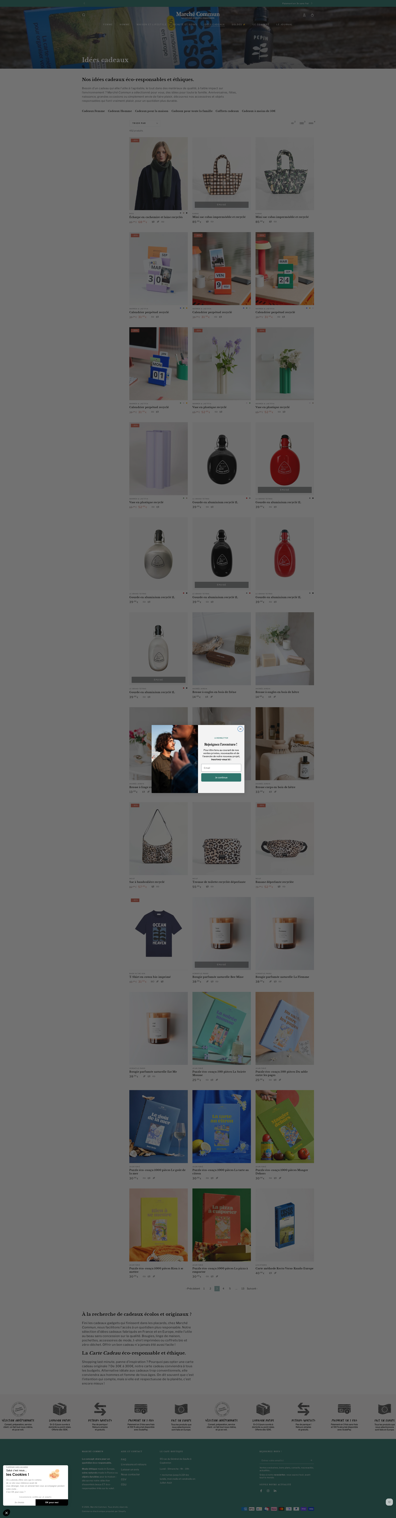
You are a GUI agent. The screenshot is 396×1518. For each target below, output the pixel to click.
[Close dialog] (240, 729)
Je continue (221, 777)
